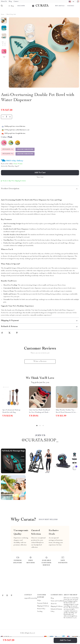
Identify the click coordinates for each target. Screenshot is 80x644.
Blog (10, 1)
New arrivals (59, 5)
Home (2, 14)
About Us (4, 1)
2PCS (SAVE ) (7, 149)
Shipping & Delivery (43, 606)
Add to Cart (65, 640)
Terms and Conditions (57, 601)
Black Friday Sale (11, 14)
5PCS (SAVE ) (7, 153)
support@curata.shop (30, 598)
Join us (40, 435)
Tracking (39, 611)
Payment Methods (42, 603)
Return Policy (41, 608)
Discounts (21, 5)
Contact (16, 1)
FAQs (39, 600)
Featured (70, 5)
